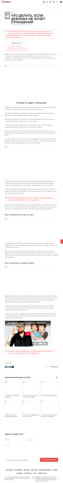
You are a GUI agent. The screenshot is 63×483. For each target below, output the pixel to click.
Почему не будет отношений (13, 46)
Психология (28, 473)
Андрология (9, 470)
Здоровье (27, 470)
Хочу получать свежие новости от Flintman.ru (17, 460)
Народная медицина (45, 470)
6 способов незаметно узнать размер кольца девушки (49, 415)
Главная (54, 8)
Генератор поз (42, 473)
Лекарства (34, 470)
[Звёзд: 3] (54, 366)
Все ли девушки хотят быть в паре (17, 48)
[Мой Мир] (10, 367)
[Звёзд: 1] (51, 366)
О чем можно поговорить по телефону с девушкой (30, 396)
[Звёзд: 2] (53, 366)
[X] (13, 367)
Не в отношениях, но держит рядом (17, 50)
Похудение (19, 473)
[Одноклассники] (8, 367)
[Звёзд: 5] (57, 366)
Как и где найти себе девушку (49, 395)
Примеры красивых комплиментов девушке (11, 415)
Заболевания (18, 470)
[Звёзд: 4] (55, 366)
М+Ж (58, 8)
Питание (54, 470)
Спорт (35, 473)
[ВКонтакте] (6, 367)
